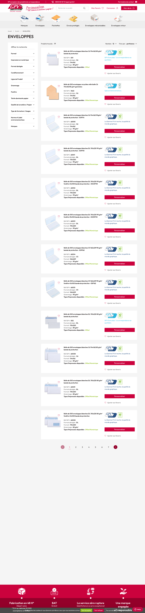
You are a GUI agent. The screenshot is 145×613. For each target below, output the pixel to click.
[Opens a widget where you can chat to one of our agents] (137, 609)
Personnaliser (119, 67)
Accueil (10, 31)
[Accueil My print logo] (30, 8)
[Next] (115, 447)
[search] (72, 8)
